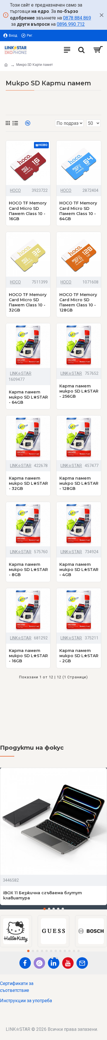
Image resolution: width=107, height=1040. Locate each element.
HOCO (15, 190)
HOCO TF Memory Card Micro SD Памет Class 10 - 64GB (78, 210)
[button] (44, 909)
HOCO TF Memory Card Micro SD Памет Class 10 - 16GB (28, 210)
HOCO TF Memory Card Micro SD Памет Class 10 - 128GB (78, 302)
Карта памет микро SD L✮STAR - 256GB (78, 391)
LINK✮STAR (20, 373)
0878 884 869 (77, 18)
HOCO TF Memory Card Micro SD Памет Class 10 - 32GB (28, 302)
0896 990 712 (71, 24)
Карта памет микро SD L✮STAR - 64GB (28, 397)
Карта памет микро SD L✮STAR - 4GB (78, 569)
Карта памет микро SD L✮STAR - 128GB (78, 483)
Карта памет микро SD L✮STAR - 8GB (28, 569)
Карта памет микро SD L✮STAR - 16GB (28, 655)
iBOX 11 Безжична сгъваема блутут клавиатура (42, 895)
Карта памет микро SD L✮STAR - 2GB (78, 655)
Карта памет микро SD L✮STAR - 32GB (28, 483)
